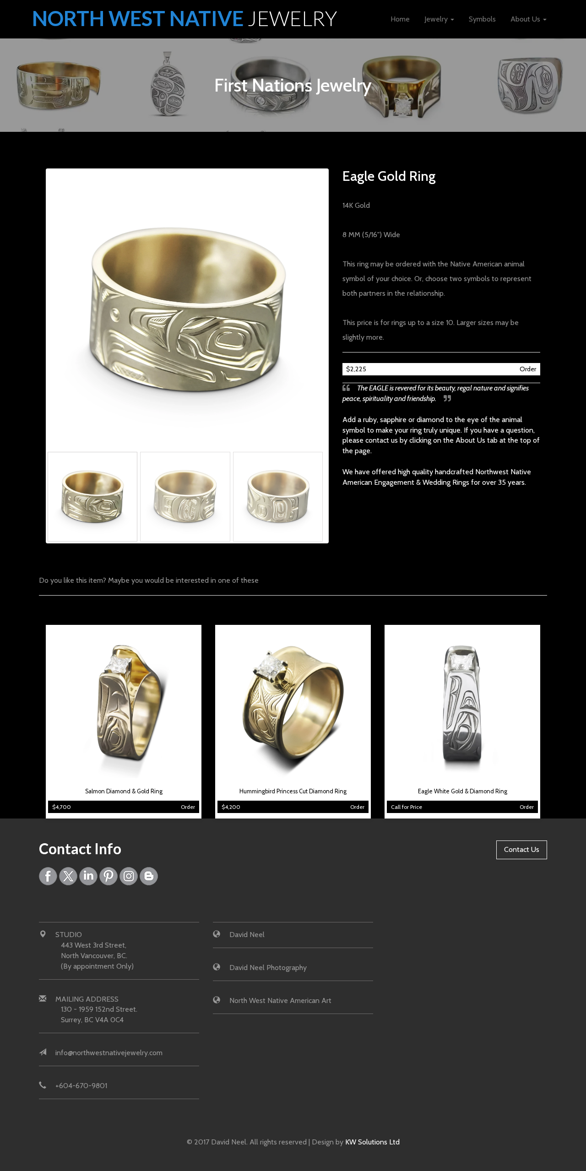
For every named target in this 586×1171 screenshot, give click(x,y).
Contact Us (521, 849)
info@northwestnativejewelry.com (109, 1052)
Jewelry (437, 19)
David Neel (247, 934)
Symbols (482, 19)
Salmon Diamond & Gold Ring (124, 791)
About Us (526, 19)
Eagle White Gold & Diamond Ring (462, 791)
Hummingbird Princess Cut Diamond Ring (293, 791)
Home (400, 19)
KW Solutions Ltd (372, 1142)
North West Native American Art (280, 1000)
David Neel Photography (268, 967)
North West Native (184, 18)
